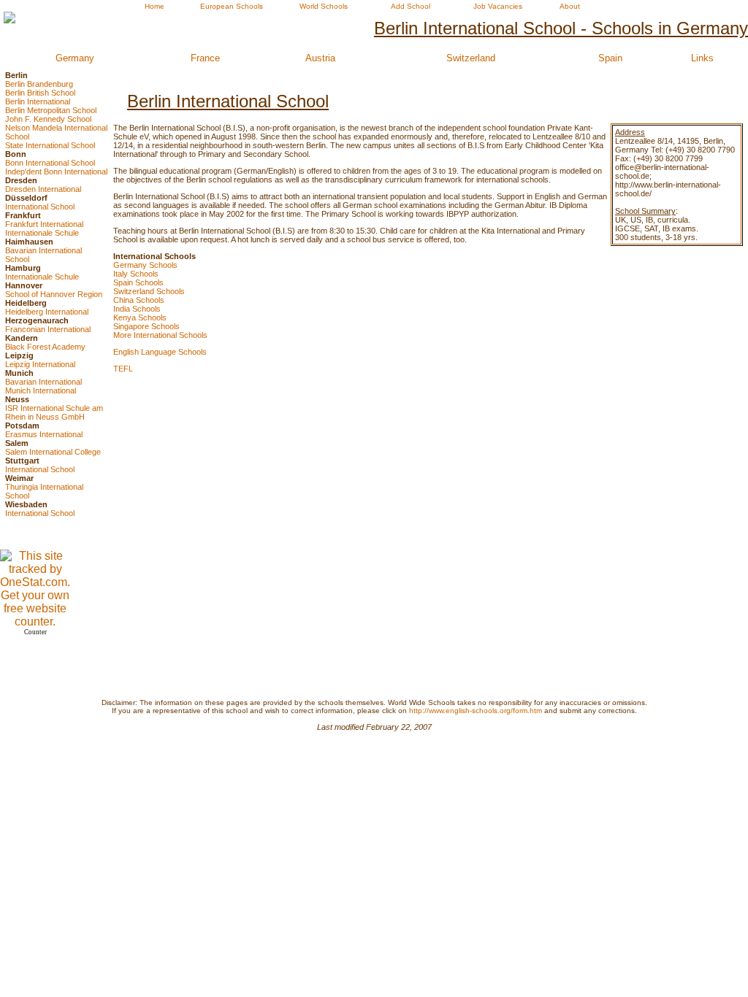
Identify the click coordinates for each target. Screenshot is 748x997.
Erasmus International (44, 434)
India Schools (137, 308)
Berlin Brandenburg (39, 84)
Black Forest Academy (45, 346)
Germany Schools (145, 265)
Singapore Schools (146, 326)
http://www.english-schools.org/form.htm (475, 711)
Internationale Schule (42, 232)
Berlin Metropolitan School (50, 110)
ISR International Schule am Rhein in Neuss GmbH (54, 412)
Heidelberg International (46, 311)
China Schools (138, 300)
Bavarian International (43, 381)
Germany (75, 58)
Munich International (40, 390)
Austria (320, 58)
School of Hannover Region (53, 294)
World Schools (323, 6)
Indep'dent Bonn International (56, 171)
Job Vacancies (497, 6)
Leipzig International (40, 364)
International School (40, 206)
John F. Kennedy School (48, 119)
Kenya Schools (140, 317)
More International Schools (160, 335)
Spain (610, 58)
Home (154, 6)
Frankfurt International (44, 224)
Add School (410, 6)
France (205, 58)
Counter (35, 632)
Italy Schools (136, 273)
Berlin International (37, 101)
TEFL (123, 368)
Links (702, 58)
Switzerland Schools (149, 291)
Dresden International (43, 189)
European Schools (231, 6)
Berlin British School (40, 92)
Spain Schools (138, 282)
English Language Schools (160, 351)
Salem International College (53, 451)
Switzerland (470, 58)
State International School (50, 145)
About (570, 6)
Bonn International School (50, 162)
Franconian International (48, 329)
